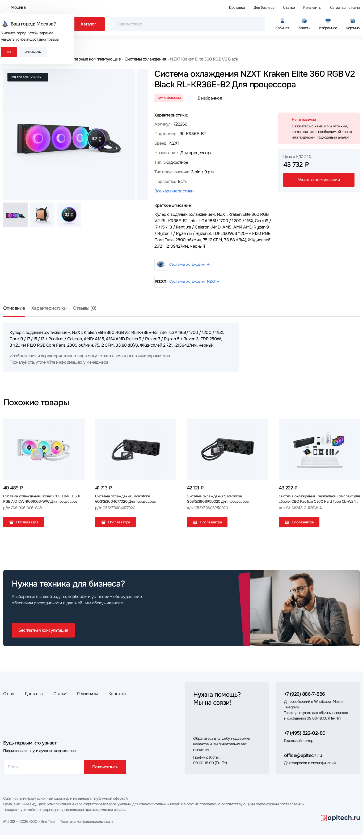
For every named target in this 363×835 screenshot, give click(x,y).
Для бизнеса (264, 7)
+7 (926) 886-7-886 (304, 694)
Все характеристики (173, 191)
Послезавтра (27, 522)
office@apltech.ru (303, 755)
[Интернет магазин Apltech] (340, 818)
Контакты (117, 693)
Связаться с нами (345, 7)
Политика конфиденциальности (86, 821)
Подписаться (105, 767)
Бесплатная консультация (43, 630)
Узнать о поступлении (319, 180)
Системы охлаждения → (189, 264)
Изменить (32, 52)
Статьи (289, 7)
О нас (8, 693)
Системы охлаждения (145, 59)
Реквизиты (312, 7)
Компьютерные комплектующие (90, 59)
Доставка (237, 7)
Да (9, 52)
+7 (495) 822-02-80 (305, 733)
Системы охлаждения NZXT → (194, 281)
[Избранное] (78, 424)
